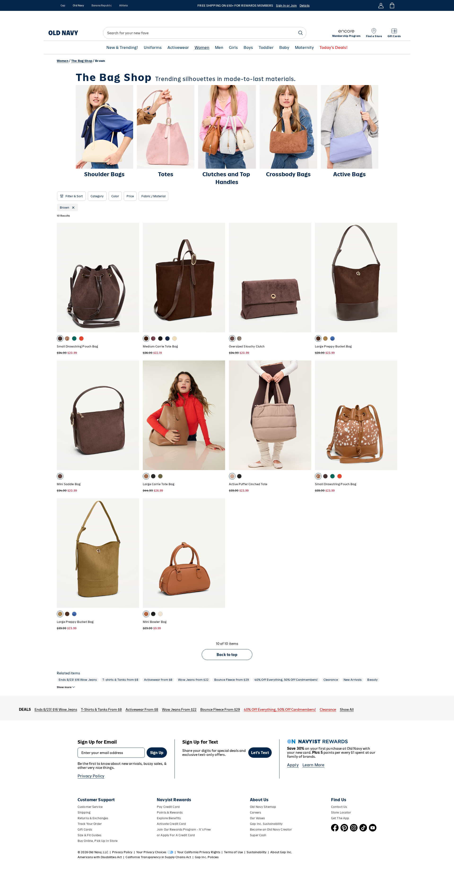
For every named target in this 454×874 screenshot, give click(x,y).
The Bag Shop (81, 61)
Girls (233, 47)
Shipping (84, 812)
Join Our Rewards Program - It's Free (184, 829)
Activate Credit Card (171, 824)
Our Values (257, 818)
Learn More (313, 765)
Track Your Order (90, 824)
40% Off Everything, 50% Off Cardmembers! (286, 679)
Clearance (330, 679)
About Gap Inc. (281, 852)
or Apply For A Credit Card (176, 835)
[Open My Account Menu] (380, 5)
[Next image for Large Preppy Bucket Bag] (391, 277)
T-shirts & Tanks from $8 (120, 679)
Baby (284, 47)
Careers (255, 812)
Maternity (304, 47)
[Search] (300, 33)
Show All (347, 709)
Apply (293, 765)
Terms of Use (233, 852)
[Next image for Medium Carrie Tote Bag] (219, 277)
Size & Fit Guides (89, 835)
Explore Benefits (169, 818)
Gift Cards (85, 829)
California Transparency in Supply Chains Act (158, 857)
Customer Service (90, 807)
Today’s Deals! (333, 47)
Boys (248, 47)
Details (305, 5)
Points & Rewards (170, 812)
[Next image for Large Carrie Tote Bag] (219, 415)
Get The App (340, 818)
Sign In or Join (286, 5)
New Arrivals (353, 679)
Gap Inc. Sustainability (266, 824)
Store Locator (341, 812)
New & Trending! (122, 47)
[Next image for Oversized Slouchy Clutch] (305, 277)
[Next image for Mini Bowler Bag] (219, 553)
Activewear (178, 47)
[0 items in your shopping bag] (392, 5)
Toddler (266, 47)
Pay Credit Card (168, 807)
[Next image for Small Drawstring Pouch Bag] (133, 277)
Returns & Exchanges (93, 818)
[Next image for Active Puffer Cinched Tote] (305, 415)
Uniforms (153, 47)
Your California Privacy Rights (198, 852)
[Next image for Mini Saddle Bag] (133, 415)
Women (202, 47)
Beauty (372, 679)
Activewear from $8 (158, 679)
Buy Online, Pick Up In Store (98, 841)
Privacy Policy (91, 776)
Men (219, 47)
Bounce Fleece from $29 (231, 679)
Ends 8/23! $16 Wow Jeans (78, 679)
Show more (64, 687)
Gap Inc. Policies (206, 857)
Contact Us (339, 807)
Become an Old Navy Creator (271, 829)
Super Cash (258, 835)
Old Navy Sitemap (263, 807)
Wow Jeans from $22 (193, 679)
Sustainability (256, 852)
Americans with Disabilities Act (100, 857)
